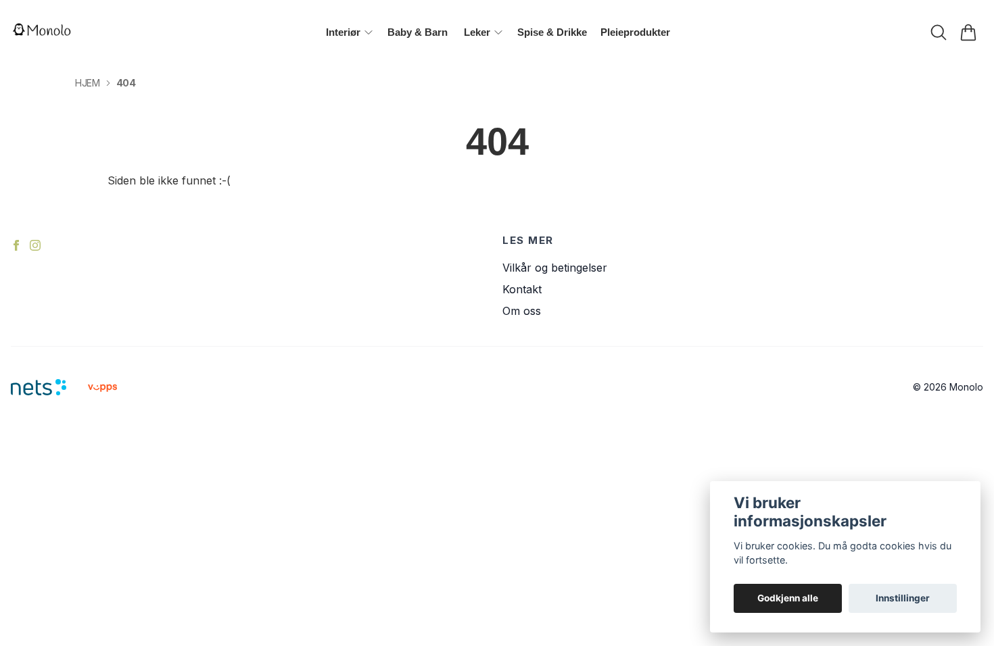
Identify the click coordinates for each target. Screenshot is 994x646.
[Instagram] (35, 245)
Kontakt (522, 289)
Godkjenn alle (787, 598)
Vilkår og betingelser (554, 267)
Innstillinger (903, 598)
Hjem (87, 83)
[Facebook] (16, 245)
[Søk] (938, 32)
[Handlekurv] (968, 32)
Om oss (521, 311)
